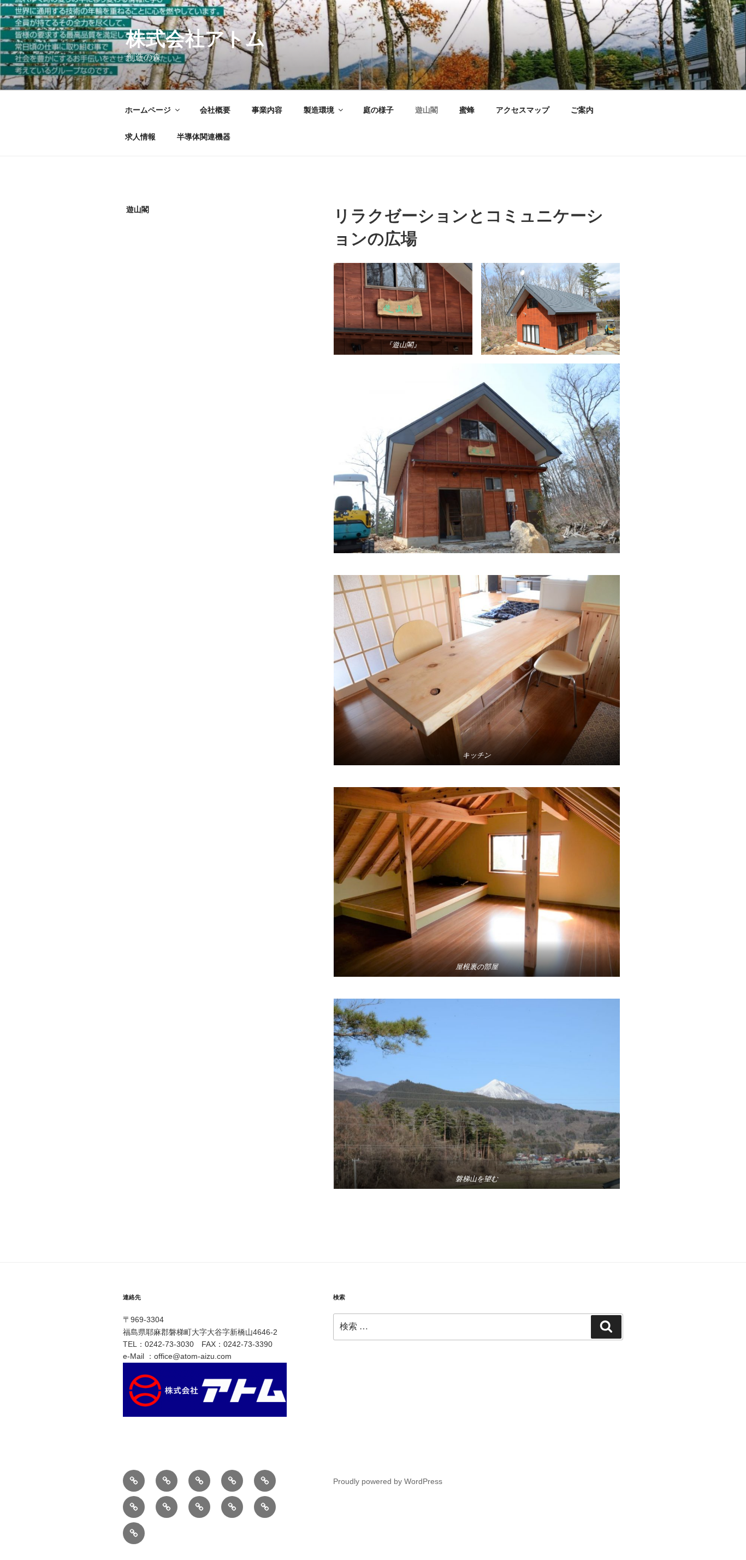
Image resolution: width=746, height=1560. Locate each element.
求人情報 (140, 136)
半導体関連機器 (203, 136)
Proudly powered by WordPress (387, 1481)
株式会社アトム (195, 38)
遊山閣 (426, 109)
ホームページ (148, 109)
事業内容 (267, 109)
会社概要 (215, 109)
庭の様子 (378, 109)
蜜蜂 (467, 109)
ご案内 (582, 109)
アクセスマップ (522, 109)
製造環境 (319, 109)
